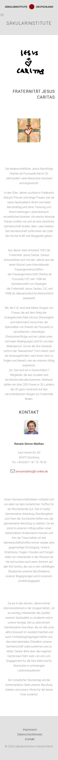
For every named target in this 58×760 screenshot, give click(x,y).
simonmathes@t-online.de (31, 471)
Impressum (30, 729)
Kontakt (30, 739)
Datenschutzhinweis (29, 734)
